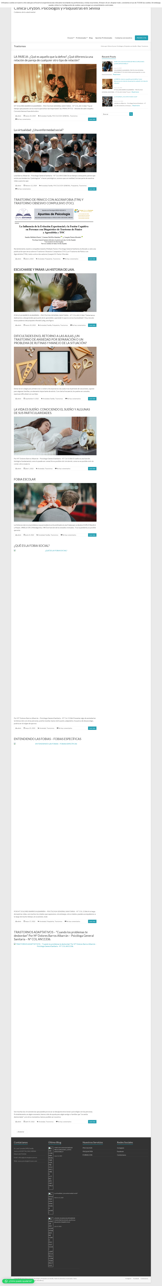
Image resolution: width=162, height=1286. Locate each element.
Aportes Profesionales (103, 38)
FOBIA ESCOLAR (25, 479)
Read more (116, 74)
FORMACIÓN (87, 1155)
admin (19, 116)
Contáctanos (121, 1155)
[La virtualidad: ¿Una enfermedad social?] (55, 135)
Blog (91, 38)
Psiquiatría (74, 185)
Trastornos (74, 116)
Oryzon (70, 38)
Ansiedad (43, 116)
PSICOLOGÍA (87, 1148)
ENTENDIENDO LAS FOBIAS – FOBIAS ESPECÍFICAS (47, 739)
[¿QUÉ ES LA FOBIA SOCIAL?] (55, 550)
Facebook (120, 1151)
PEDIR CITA (141, 38)
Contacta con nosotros (123, 38)
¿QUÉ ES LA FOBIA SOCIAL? (32, 545)
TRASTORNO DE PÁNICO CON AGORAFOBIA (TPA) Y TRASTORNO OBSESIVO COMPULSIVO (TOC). (48, 201)
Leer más (92, 119)
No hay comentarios (24, 119)
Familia (49, 116)
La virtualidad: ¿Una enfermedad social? (38, 130)
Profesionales (81, 38)
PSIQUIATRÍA (88, 1151)
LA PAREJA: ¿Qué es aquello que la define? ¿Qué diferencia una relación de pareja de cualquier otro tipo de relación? (53, 58)
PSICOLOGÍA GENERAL (60, 116)
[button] (18, 1281)
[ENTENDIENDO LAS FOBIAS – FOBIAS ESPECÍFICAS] (55, 744)
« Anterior (20, 1132)
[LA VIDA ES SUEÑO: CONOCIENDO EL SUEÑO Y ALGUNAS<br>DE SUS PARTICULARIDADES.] (55, 418)
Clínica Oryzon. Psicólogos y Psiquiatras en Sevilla (57, 8)
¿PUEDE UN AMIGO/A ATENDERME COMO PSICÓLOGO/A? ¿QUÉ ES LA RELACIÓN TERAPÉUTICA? (64, 1220)
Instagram (120, 1148)
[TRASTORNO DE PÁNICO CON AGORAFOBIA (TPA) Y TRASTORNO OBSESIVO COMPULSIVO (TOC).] (55, 208)
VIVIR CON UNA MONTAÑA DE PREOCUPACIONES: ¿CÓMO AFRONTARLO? (63, 1149)
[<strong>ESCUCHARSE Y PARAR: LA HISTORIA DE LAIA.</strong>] (55, 274)
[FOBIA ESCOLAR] (55, 484)
